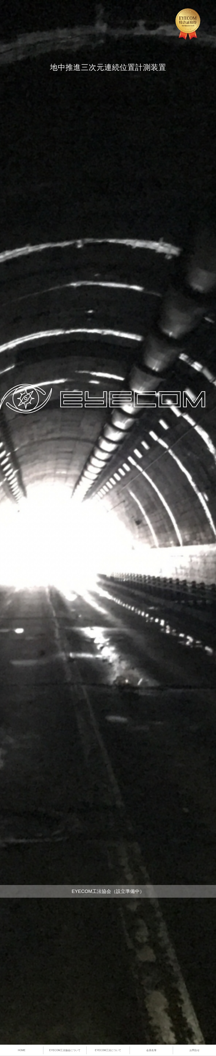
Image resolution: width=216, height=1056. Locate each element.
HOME (21, 1050)
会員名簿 (151, 1050)
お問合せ (194, 1050)
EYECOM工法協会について (64, 1050)
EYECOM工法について (108, 1050)
